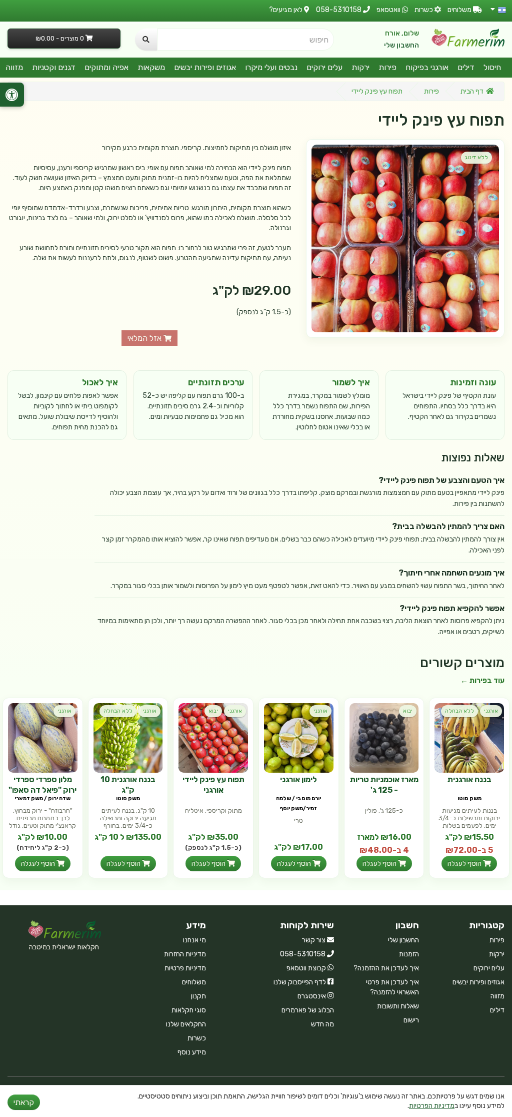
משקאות (151, 67)
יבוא (407, 711)
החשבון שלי (401, 45)
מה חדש (322, 1024)
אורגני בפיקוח (427, 67)
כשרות (197, 1038)
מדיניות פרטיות (185, 968)
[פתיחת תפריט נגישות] (12, 95)
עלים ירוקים (324, 67)
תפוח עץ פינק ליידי (377, 91)
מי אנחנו (194, 940)
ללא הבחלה (459, 711)
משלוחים (194, 982)
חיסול (492, 67)
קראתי (24, 1102)
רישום (411, 1020)
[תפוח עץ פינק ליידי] (405, 238)
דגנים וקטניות (54, 67)
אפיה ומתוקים (106, 67)
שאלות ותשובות (398, 1006)
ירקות (361, 67)
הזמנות (409, 954)
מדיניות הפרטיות (431, 1105)
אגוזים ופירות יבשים (205, 67)
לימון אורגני (298, 779)
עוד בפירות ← (482, 680)
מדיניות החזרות (185, 954)
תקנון (198, 996)
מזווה (14, 67)
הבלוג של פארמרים (308, 1010)
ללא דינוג (476, 157)
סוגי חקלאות (189, 1010)
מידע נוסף (192, 1052)
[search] (146, 40)
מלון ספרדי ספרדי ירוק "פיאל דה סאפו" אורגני (42, 790)
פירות (387, 67)
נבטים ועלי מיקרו (271, 67)
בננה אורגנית (470, 779)
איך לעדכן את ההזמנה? (386, 968)
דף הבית (472, 91)
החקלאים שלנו (186, 1024)
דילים (466, 67)
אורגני (491, 711)
